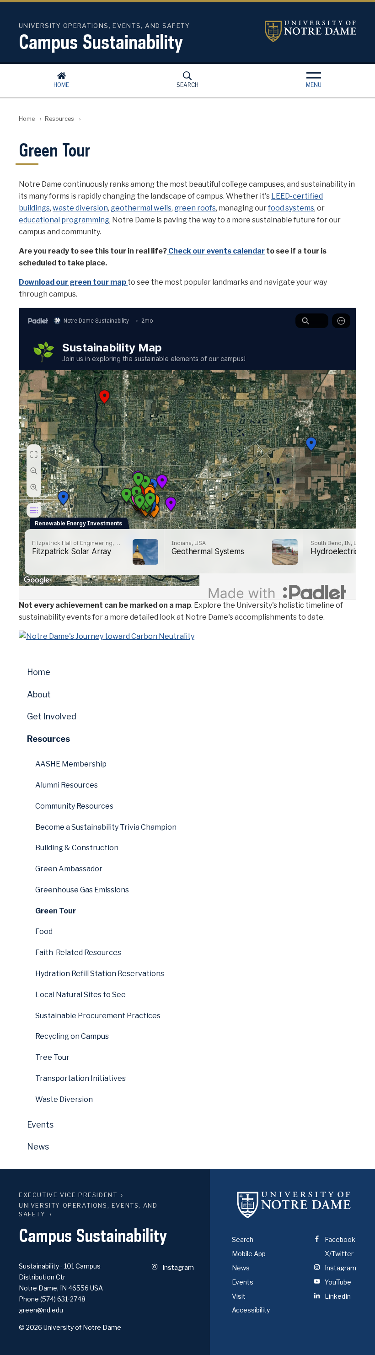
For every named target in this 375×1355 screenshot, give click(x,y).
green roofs (195, 208)
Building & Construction (76, 847)
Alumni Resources (66, 785)
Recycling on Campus (72, 1036)
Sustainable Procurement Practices (98, 1015)
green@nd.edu (41, 1310)
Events (40, 1124)
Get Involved (51, 716)
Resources (59, 118)
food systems (291, 208)
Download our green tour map (73, 282)
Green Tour (55, 911)
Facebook (339, 1239)
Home (61, 84)
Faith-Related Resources (78, 952)
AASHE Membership (71, 764)
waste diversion (80, 208)
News (38, 1146)
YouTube (337, 1282)
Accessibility (251, 1310)
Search (187, 84)
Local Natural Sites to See (80, 994)
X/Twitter (338, 1254)
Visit (239, 1296)
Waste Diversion (64, 1099)
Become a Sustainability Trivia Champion (106, 827)
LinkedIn (337, 1296)
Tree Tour (52, 1057)
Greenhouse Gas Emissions (82, 889)
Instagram (177, 1267)
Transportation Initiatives (80, 1078)
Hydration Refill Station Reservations (99, 973)
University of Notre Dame (310, 31)
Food (44, 931)
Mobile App (249, 1254)
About (39, 694)
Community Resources (74, 806)
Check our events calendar (216, 251)
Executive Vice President (68, 1195)
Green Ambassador (68, 868)
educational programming (64, 220)
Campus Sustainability (101, 42)
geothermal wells (141, 208)
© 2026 (30, 1327)
